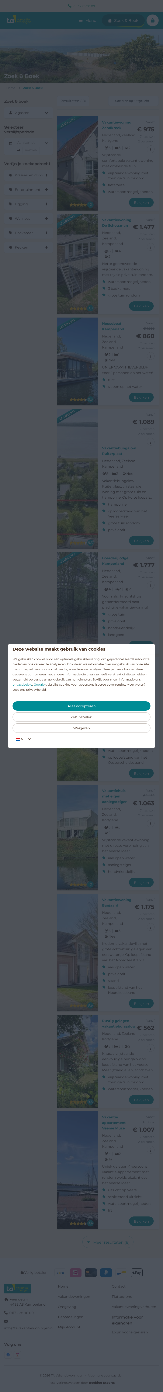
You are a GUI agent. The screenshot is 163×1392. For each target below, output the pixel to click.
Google (39, 684)
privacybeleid (22, 684)
